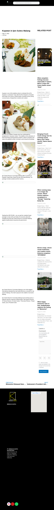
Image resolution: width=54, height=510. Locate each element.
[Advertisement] (27, 16)
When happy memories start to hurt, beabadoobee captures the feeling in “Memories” (44, 305)
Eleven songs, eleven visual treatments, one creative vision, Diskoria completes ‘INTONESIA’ (44, 251)
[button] (44, 2)
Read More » (40, 101)
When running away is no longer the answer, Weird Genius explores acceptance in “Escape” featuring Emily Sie (44, 195)
